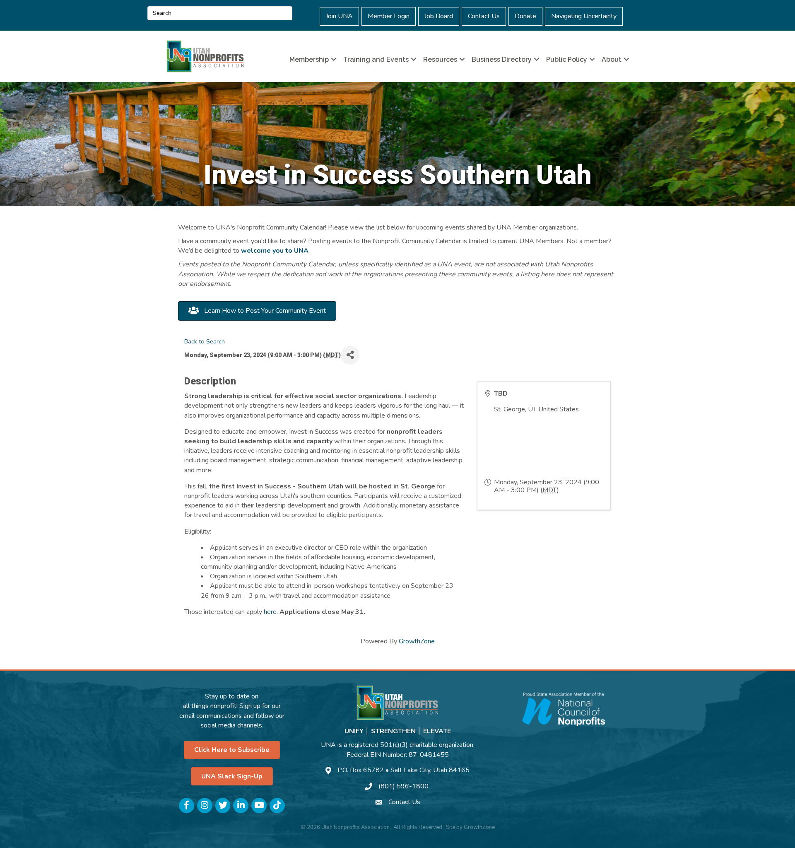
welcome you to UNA (274, 250)
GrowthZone (417, 641)
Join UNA (339, 16)
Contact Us (484, 16)
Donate (525, 16)
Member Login (389, 16)
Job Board (438, 16)
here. (271, 611)
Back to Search (204, 341)
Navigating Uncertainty (584, 16)
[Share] (350, 355)
